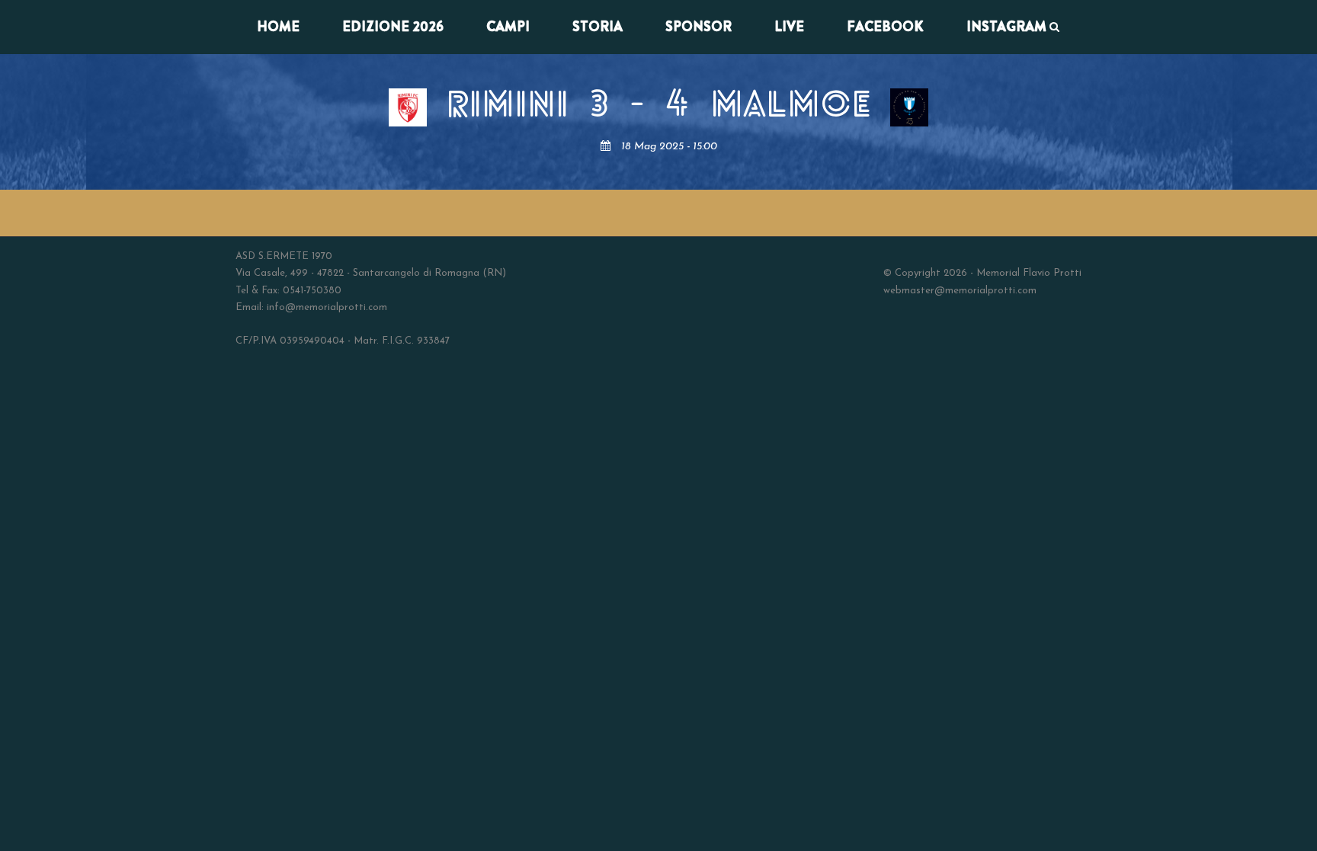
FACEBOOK (885, 27)
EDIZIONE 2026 (393, 27)
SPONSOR (698, 27)
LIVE (789, 27)
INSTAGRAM (1006, 27)
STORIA (597, 27)
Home (278, 27)
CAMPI (508, 27)
